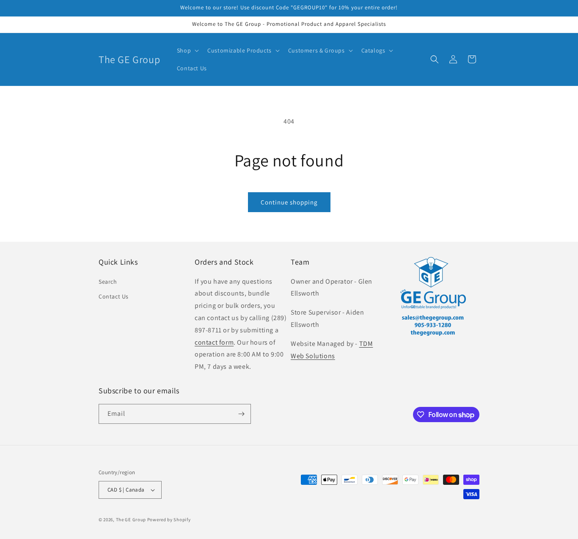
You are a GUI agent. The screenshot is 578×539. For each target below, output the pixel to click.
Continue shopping (289, 202)
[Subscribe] (241, 414)
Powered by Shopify (169, 519)
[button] (187, 50)
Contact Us (114, 296)
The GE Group (131, 519)
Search (108, 281)
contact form (214, 342)
